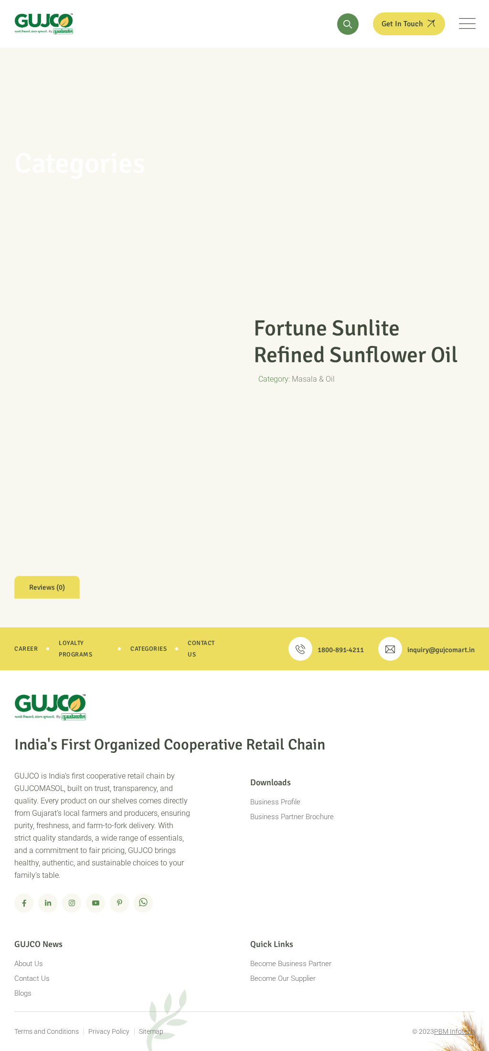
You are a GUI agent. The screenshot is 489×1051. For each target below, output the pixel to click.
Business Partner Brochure (292, 816)
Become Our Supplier (283, 978)
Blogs (23, 993)
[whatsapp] (143, 903)
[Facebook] (23, 903)
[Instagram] (71, 903)
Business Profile (275, 802)
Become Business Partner (290, 963)
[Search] (348, 24)
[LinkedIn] (47, 903)
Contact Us (32, 978)
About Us (28, 963)
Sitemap (151, 1031)
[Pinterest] (119, 903)
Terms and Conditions (46, 1031)
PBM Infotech (454, 1031)
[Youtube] (95, 903)
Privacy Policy (108, 1031)
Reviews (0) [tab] (47, 587)
